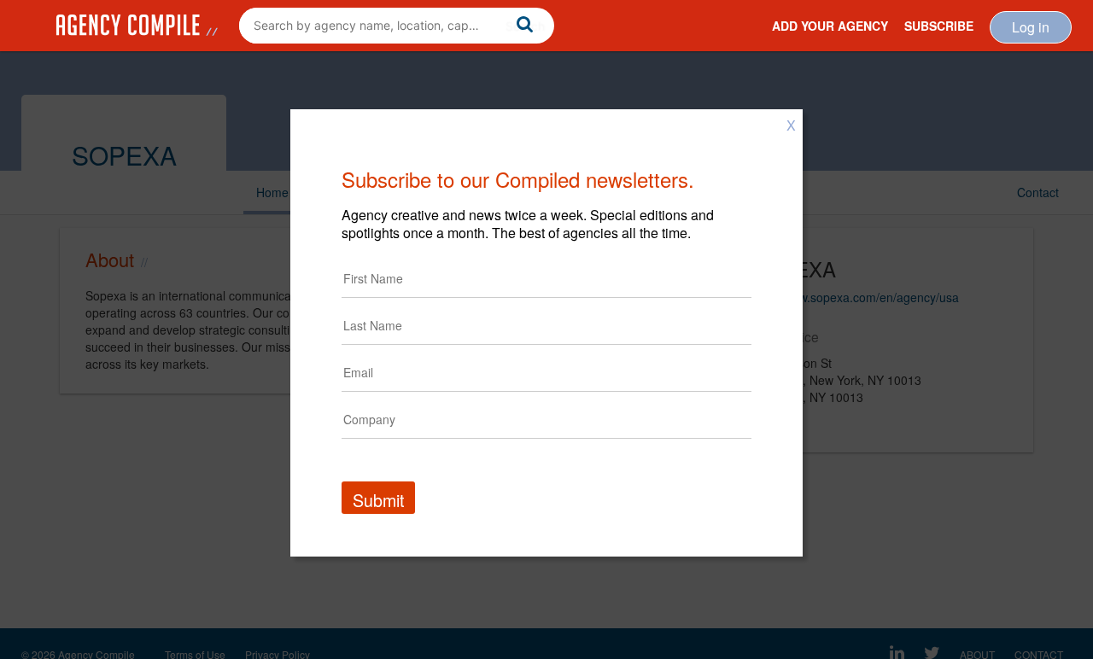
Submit (378, 499)
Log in (1030, 27)
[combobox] (396, 26)
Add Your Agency (830, 25)
